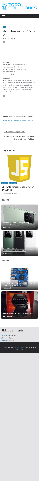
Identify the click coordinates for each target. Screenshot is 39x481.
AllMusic (4, 341)
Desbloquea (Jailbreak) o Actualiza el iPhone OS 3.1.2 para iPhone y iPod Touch (19, 137)
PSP (5, 27)
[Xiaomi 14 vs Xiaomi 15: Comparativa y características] (19, 217)
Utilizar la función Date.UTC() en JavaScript (17, 188)
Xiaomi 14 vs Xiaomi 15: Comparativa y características (16, 224)
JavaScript (4, 183)
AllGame (4, 335)
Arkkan (17, 39)
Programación (13, 183)
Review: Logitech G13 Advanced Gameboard (18, 313)
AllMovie (4, 338)
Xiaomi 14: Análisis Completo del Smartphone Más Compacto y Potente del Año (18, 250)
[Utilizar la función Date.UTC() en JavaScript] (19, 156)
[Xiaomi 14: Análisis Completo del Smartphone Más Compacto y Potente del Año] (19, 243)
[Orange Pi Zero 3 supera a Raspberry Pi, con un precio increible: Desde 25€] (19, 277)
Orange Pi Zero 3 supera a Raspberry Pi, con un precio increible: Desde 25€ (19, 284)
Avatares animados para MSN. (14, 132)
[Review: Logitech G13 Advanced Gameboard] (19, 305)
